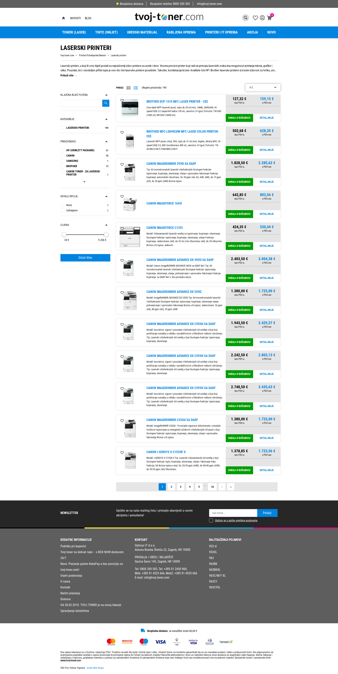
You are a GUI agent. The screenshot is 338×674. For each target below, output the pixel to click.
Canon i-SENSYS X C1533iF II (166, 452)
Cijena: (64, 225)
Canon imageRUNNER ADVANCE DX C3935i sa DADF (181, 388)
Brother (87, 166)
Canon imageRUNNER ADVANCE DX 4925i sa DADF (180, 260)
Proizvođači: (68, 141)
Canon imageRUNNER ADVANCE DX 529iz (174, 292)
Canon (87, 155)
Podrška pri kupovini (73, 546)
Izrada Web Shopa (95, 668)
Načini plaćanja (70, 593)
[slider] (64, 235)
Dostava (65, 599)
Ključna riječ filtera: (74, 95)
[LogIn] (262, 17)
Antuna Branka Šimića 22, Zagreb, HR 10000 (162, 550)
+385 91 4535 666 (185, 573)
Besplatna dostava (131, 4)
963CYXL (214, 587)
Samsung (87, 161)
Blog (88, 18)
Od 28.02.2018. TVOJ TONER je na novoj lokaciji (90, 605)
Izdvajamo (87, 210)
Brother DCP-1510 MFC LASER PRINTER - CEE (177, 101)
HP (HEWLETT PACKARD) (87, 150)
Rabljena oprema (181, 32)
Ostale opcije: (69, 196)
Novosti (75, 18)
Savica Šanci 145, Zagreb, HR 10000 (157, 561)
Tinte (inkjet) (106, 32)
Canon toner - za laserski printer (87, 173)
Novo (271, 32)
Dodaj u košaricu (239, 117)
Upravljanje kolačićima (74, 611)
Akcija (252, 32)
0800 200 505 (181, 4)
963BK (213, 564)
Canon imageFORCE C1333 (165, 228)
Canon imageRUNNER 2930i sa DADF (171, 164)
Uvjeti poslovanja (71, 575)
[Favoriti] (122, 101)
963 (211, 558)
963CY (213, 581)
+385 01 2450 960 (175, 569)
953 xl (213, 546)
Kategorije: (67, 119)
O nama (65, 581)
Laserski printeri (87, 127)
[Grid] (128, 88)
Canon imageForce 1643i (164, 203)
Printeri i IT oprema (221, 32)
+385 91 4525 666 (153, 573)
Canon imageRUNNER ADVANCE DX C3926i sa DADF (181, 324)
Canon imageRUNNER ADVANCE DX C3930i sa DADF (181, 356)
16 (212, 487)
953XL (213, 552)
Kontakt (65, 587)
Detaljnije (267, 117)
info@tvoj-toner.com (209, 4)
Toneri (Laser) (74, 32)
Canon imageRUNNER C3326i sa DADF (172, 420)
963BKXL (215, 570)
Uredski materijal (142, 32)
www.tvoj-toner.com (70, 660)
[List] (136, 88)
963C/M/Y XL (217, 575)
